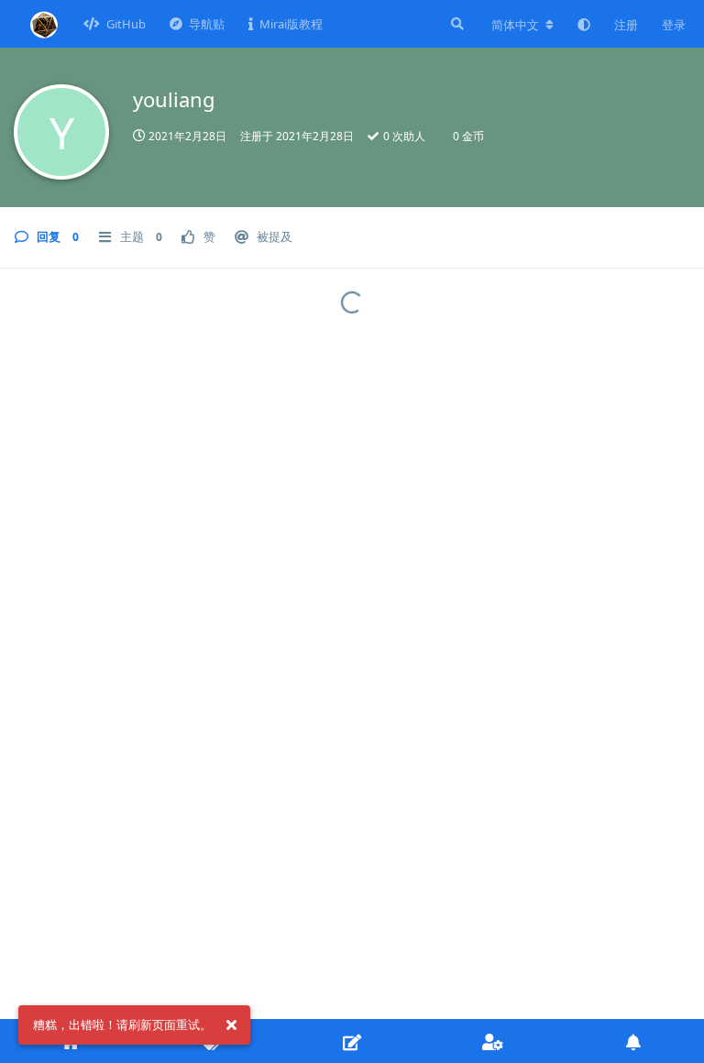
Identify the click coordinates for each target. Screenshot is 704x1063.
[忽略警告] (231, 1025)
